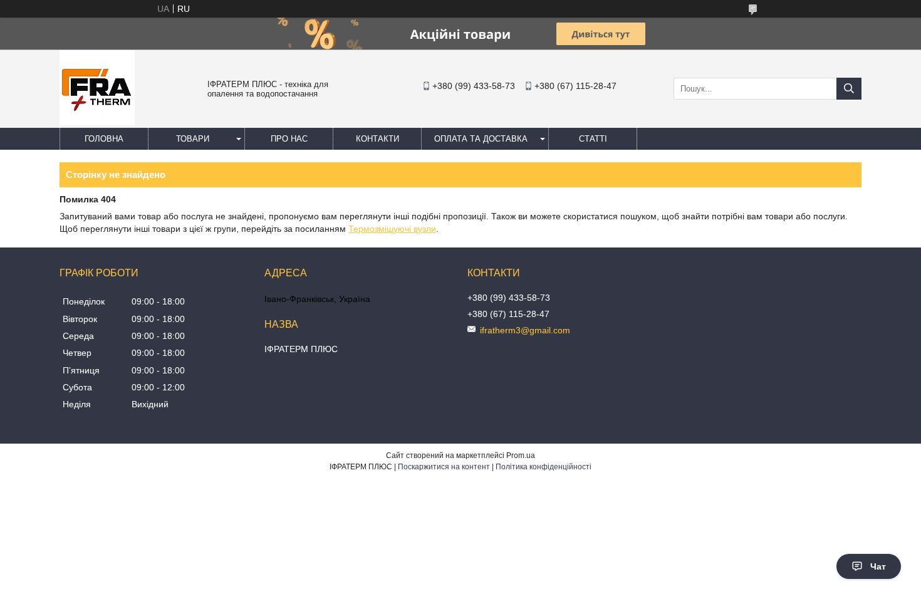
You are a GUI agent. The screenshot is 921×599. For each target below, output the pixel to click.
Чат (878, 566)
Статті (593, 138)
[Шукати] (848, 89)
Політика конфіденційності (543, 466)
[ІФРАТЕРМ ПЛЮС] (97, 122)
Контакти (377, 138)
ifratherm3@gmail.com (525, 330)
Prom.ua (520, 455)
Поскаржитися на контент (444, 466)
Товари (192, 138)
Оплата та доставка (481, 138)
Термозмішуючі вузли (392, 229)
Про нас (289, 138)
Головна (104, 138)
